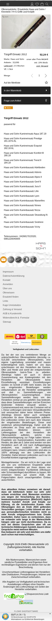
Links (5, 301)
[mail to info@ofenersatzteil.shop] (3, 259)
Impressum (8, 272)
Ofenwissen (8, 292)
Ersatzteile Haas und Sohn (31, 9)
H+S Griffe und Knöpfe (23, 12)
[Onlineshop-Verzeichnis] (36, 594)
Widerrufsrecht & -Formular (16, 317)
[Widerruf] (33, 259)
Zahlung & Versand (12, 309)
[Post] (31, 336)
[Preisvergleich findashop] (14, 594)
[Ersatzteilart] (10, 259)
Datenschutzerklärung (13, 276)
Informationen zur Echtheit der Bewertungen (27, 619)
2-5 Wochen (14, 66)
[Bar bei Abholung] (15, 342)
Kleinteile (6, 12)
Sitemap (7, 322)
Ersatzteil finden (11, 297)
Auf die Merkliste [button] (12, 83)
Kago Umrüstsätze (12, 305)
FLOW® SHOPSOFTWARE (26, 611)
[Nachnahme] (36, 342)
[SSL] (42, 336)
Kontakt (6, 280)
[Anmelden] (32, 4)
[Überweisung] (26, 342)
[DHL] (9, 336)
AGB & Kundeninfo (12, 313)
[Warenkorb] (42, 4)
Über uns (7, 288)
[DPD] (20, 336)
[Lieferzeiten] (18, 259)
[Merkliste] (37, 4)
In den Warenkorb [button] (12, 90)
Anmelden (8, 284)
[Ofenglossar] (25, 259)
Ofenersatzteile (8, 9)
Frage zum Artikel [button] (12, 101)
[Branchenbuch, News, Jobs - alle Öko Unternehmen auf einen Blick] (26, 601)
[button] (8, 4)
